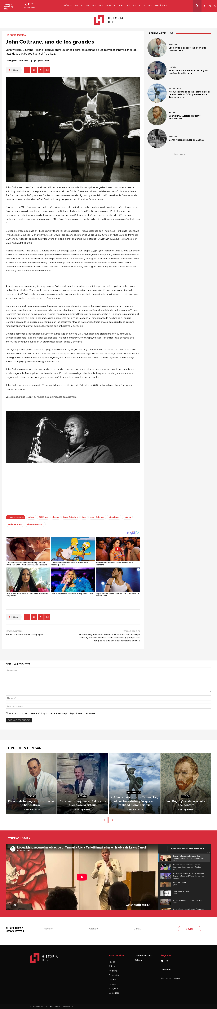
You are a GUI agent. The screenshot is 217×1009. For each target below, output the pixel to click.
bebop (31, 517)
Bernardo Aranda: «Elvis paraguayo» (24, 634)
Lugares (119, 5)
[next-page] (112, 820)
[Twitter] (214, 4)
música (127, 517)
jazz (84, 517)
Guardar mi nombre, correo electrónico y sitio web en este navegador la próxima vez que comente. (52, 713)
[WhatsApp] (47, 70)
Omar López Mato (31, 809)
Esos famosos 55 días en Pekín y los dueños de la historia (188, 72)
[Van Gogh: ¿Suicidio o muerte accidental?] (157, 115)
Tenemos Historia (143, 955)
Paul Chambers (15, 524)
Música (68, 5)
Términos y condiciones (170, 978)
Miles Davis (114, 517)
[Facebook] (204, 4)
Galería (138, 960)
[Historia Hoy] (108, 20)
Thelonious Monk (35, 524)
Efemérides (161, 5)
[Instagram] (209, 4)
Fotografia (145, 5)
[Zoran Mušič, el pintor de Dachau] (157, 138)
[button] (197, 6)
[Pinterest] (41, 70)
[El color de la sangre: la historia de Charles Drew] (157, 47)
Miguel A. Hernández (19, 61)
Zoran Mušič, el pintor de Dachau (186, 140)
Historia (131, 5)
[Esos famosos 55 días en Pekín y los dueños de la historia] (157, 70)
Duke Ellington (70, 517)
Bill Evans (43, 517)
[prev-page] (103, 820)
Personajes (105, 5)
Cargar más (178, 154)
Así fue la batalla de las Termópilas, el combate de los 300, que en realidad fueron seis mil (189, 94)
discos (55, 517)
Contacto (165, 969)
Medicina (91, 5)
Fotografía (113, 988)
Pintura (79, 5)
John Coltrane (97, 517)
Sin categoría (175, 88)
